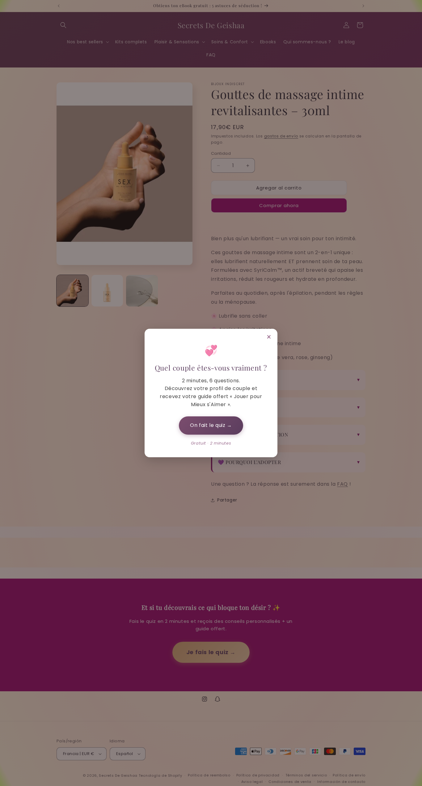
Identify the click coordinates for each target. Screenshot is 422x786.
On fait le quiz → (211, 425)
